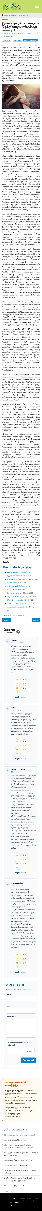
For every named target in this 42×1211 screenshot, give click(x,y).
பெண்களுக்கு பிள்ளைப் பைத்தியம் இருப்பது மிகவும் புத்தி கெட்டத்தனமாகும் (19, 1179)
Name (9, 994)
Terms (13, 1199)
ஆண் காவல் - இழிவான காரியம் (15, 1186)
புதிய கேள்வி (28, 1051)
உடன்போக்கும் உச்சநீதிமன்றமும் (15, 1140)
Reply (17, 697)
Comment (11, 1016)
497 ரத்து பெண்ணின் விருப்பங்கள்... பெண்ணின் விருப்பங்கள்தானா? (21, 1153)
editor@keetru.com (12, 1100)
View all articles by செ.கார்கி (14, 615)
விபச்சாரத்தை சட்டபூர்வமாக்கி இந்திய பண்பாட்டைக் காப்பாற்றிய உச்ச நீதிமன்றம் (18, 1146)
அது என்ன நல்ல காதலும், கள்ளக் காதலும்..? (19, 1135)
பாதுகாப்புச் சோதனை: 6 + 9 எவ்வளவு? (18, 1043)
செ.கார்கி (7, 33)
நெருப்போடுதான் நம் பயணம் (14, 1191)
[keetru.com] (12, 6)
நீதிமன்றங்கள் (6, 40)
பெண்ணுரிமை (17, 40)
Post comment (28, 1060)
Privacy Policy (13, 1202)
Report (23, 697)
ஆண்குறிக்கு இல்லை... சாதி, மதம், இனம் (18, 1160)
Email (9, 1006)
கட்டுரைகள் (22, 33)
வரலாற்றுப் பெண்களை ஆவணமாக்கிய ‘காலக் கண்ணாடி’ (20, 1171)
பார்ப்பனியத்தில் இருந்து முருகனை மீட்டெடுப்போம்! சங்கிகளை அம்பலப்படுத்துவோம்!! (19, 589)
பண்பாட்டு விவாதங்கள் (30, 40)
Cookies (13, 1206)
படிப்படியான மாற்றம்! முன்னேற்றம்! (16, 1165)
